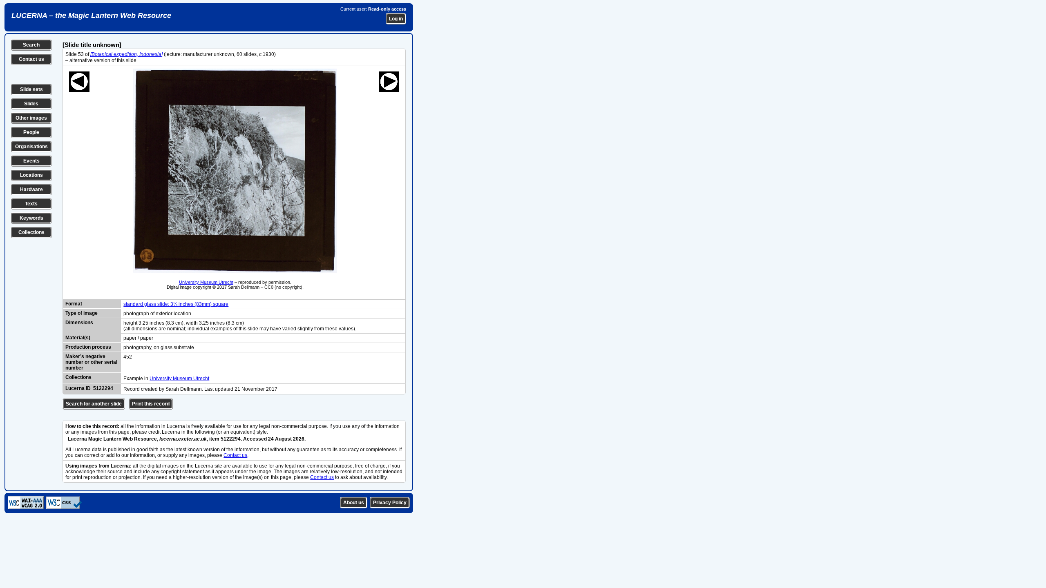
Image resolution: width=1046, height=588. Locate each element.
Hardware (31, 189)
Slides (31, 104)
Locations (31, 175)
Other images (31, 118)
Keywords (31, 218)
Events (31, 161)
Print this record (151, 404)
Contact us (31, 59)
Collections (31, 232)
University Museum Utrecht (206, 282)
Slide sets (31, 89)
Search (31, 45)
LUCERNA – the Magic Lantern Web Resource (91, 15)
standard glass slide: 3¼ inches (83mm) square (175, 304)
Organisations (31, 146)
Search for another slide (94, 404)
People (31, 132)
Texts (31, 204)
